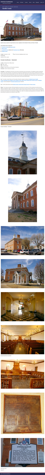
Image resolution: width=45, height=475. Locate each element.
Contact (41, 2)
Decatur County (26, 84)
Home (18, 2)
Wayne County (4, 48)
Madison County (13, 80)
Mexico (30, 2)
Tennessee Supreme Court (15, 81)
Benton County (15, 84)
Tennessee (11, 6)
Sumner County (34, 80)
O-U (8, 6)
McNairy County (4, 51)
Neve (1, 473)
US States (6, 6)
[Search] (43, 2)
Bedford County (32, 79)
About (34, 2)
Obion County (24, 80)
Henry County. (33, 84)
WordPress (8, 473)
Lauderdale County (6, 80)
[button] (23, 2)
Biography (37, 2)
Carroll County (21, 84)
